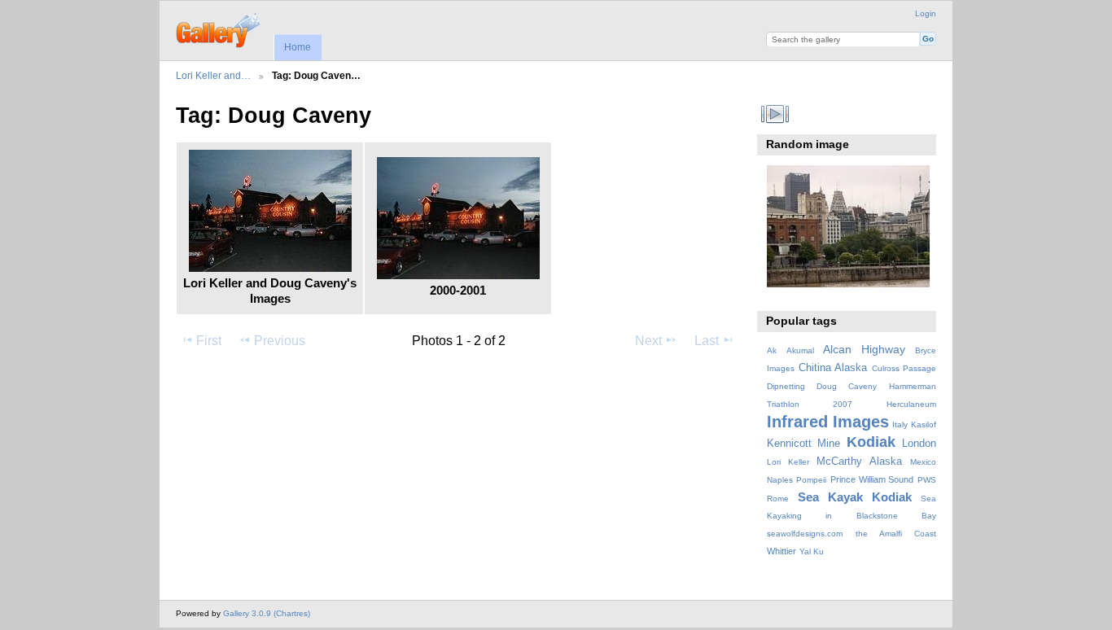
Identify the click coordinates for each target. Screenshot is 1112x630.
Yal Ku (811, 551)
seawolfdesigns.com (805, 533)
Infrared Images (828, 422)
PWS (926, 479)
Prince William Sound (871, 479)
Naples (780, 479)
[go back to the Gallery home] (219, 28)
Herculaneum (911, 404)
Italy (900, 424)
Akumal (800, 350)
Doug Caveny (846, 386)
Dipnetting (786, 386)
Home (297, 47)
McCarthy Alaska (859, 461)
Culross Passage (904, 368)
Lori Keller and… (213, 75)
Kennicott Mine (804, 443)
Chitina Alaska (833, 368)
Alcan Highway (864, 349)
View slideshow (775, 114)
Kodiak (871, 441)
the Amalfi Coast (896, 533)
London (919, 443)
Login (925, 13)
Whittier (781, 551)
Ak (772, 350)
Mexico (923, 461)
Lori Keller (788, 461)
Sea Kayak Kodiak (855, 497)
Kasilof (923, 424)
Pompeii (811, 479)
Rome (778, 498)
